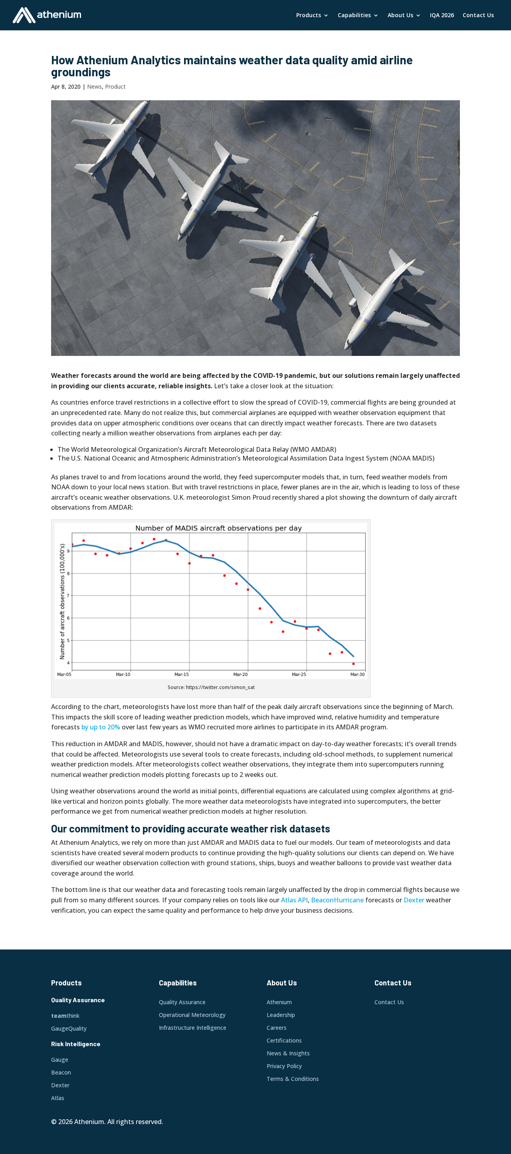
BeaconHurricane (337, 900)
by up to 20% (100, 727)
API (303, 900)
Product (115, 86)
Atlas (288, 900)
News (94, 86)
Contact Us (478, 15)
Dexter (414, 900)
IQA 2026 (442, 15)
